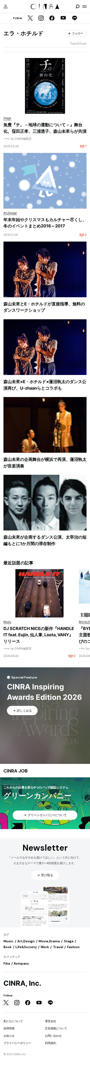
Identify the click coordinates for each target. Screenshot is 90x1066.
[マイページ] (5, 6)
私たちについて (13, 1021)
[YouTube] (63, 18)
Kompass (21, 963)
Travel (58, 947)
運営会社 (50, 1021)
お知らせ (9, 1035)
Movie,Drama (49, 941)
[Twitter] (30, 18)
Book (7, 947)
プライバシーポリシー (17, 1043)
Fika (6, 963)
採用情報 (9, 1028)
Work (45, 947)
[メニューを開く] (84, 6)
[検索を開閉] (77, 6)
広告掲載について (56, 1028)
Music (8, 941)
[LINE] (74, 18)
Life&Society (26, 947)
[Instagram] (41, 18)
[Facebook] (51, 18)
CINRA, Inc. (22, 983)
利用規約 (50, 1043)
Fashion (73, 947)
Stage (69, 941)
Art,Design (26, 941)
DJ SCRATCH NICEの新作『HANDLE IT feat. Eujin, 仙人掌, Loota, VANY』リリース (38, 635)
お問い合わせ (53, 1035)
